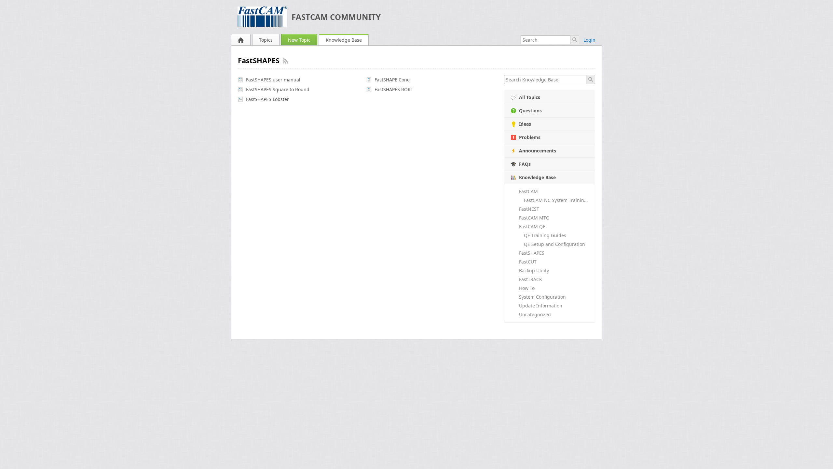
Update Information (540, 306)
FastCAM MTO (534, 218)
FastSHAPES (531, 253)
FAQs (525, 164)
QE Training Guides (545, 235)
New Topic (299, 40)
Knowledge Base (344, 40)
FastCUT (528, 262)
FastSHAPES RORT (394, 89)
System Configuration (542, 297)
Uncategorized (535, 314)
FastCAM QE (532, 226)
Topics (266, 40)
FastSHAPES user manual (273, 80)
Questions (530, 110)
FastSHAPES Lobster (267, 99)
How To (527, 288)
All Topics (529, 97)
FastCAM (528, 191)
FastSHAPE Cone (392, 80)
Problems (529, 137)
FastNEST (529, 209)
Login (589, 40)
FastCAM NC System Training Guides (559, 200)
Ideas (525, 124)
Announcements (537, 151)
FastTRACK (530, 279)
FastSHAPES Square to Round (277, 89)
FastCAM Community (336, 16)
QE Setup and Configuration (554, 244)
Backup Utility (534, 270)
